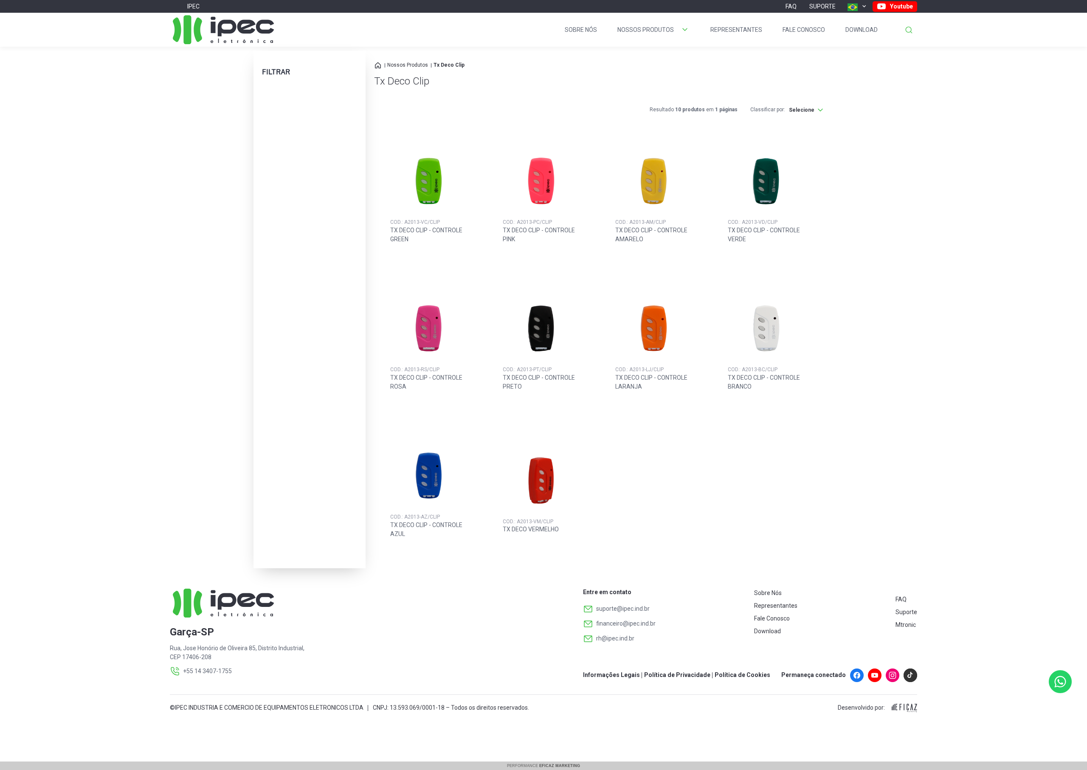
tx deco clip (449, 65)
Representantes (736, 29)
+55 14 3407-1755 (207, 671)
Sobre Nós (581, 29)
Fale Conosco (804, 29)
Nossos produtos (645, 29)
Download (861, 29)
